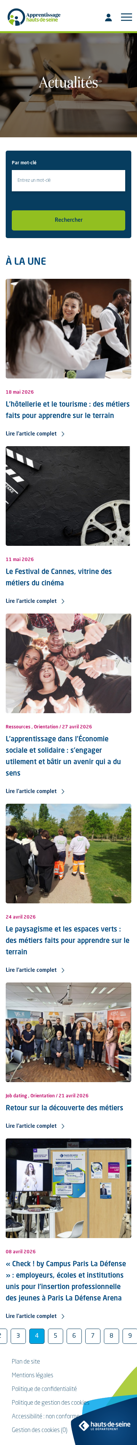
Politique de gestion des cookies (50, 1403)
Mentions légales (32, 1376)
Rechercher (69, 220)
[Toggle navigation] (126, 17)
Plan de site (26, 1362)
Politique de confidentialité (44, 1389)
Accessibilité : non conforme (46, 1417)
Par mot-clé (24, 163)
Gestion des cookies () (39, 1431)
